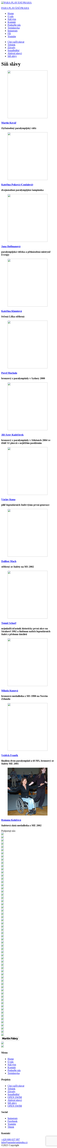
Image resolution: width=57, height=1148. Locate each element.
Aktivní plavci (15, 53)
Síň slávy (12, 56)
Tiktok (11, 1127)
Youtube (12, 1124)
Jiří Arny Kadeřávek (12, 434)
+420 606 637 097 (10, 1139)
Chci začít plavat (16, 41)
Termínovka (14, 27)
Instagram (12, 1118)
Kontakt (12, 22)
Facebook (12, 1121)
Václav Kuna (8, 499)
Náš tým (12, 19)
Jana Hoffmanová (10, 246)
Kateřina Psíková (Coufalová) (17, 184)
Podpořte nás (14, 25)
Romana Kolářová (11, 820)
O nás (10, 16)
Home (11, 13)
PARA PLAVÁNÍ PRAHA (15, 8)
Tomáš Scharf (8, 623)
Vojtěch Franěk (9, 755)
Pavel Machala (9, 373)
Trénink (11, 44)
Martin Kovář (8, 122)
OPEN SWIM (15, 1097)
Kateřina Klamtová (11, 311)
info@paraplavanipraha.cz (14, 1142)
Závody (11, 47)
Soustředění (13, 50)
